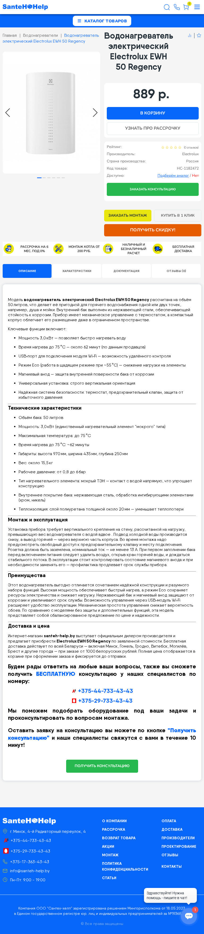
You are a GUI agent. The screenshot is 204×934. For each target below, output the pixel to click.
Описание (27, 271)
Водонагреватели (40, 35)
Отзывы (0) (176, 271)
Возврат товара (118, 838)
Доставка (172, 829)
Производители (178, 838)
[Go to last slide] (7, 112)
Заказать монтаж (127, 215)
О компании (114, 820)
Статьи (109, 877)
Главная (10, 35)
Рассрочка (113, 829)
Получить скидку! (152, 230)
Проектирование (179, 846)
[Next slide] (95, 112)
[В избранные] (197, 35)
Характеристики (76, 271)
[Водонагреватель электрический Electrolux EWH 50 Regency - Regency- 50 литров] (51, 113)
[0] (186, 9)
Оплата (169, 820)
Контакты (172, 866)
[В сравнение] (189, 35)
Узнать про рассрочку (152, 128)
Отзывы (170, 855)
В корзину (152, 113)
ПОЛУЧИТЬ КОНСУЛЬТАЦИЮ (102, 765)
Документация (126, 271)
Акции (108, 846)
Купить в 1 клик (178, 215)
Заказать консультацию (153, 189)
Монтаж (110, 855)
